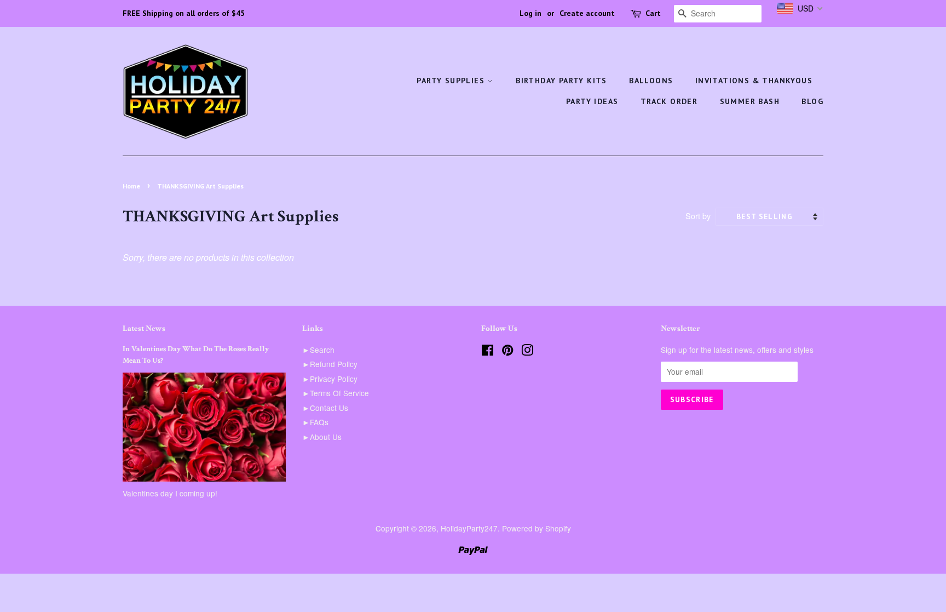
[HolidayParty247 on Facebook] (487, 351)
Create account (587, 13)
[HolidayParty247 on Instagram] (527, 351)
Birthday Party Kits (561, 80)
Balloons (651, 80)
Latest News (144, 328)
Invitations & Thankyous (753, 80)
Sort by (698, 215)
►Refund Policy (329, 363)
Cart (653, 13)
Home (131, 186)
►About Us (322, 436)
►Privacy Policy (329, 378)
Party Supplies (452, 80)
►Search (318, 349)
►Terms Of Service (335, 392)
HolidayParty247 (469, 528)
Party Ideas (592, 101)
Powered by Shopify (536, 528)
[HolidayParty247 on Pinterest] (507, 351)
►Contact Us (325, 407)
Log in (530, 13)
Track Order (669, 101)
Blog (812, 101)
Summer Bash (750, 101)
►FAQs (315, 421)
